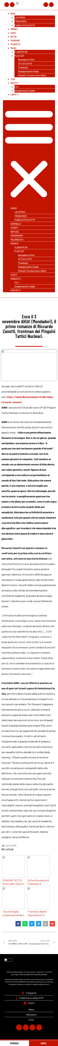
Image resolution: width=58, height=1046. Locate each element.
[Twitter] (12, 4)
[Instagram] (45, 4)
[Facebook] (6, 4)
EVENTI (14, 227)
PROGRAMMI (17, 235)
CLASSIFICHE (21, 51)
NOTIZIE (15, 231)
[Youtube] (51, 4)
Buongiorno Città (26, 59)
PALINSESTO (17, 239)
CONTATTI (14, 94)
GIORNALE (14, 1043)
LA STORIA (19, 17)
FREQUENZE (20, 21)
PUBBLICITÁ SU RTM (24, 25)
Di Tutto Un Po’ (25, 63)
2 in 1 (16, 86)
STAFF (14, 274)
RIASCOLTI (15, 83)
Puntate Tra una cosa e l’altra (32, 75)
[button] (29, 153)
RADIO (43, 1043)
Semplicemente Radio (28, 71)
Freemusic (23, 67)
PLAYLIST (19, 55)
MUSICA (13, 48)
